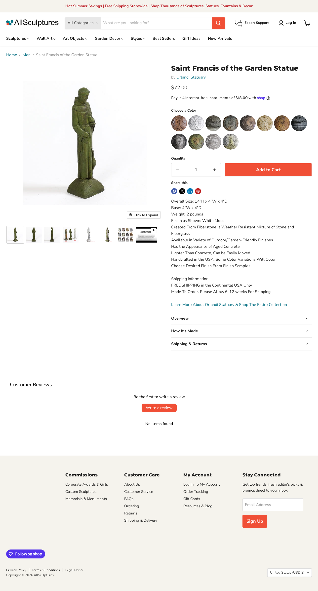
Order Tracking (195, 491)
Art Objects (74, 38)
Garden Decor (108, 38)
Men (27, 55)
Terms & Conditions (46, 570)
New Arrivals (220, 38)
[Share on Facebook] (174, 191)
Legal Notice (74, 570)
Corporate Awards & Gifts (86, 484)
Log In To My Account (201, 484)
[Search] (218, 23)
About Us (132, 484)
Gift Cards (191, 498)
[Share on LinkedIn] (190, 191)
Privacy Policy (16, 570)
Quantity (178, 159)
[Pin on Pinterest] (198, 191)
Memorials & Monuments (86, 498)
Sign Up (254, 521)
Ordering (131, 506)
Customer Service (138, 491)
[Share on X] (182, 191)
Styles (137, 38)
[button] (288, 23)
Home (11, 55)
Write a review (159, 408)
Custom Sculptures (80, 491)
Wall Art (45, 38)
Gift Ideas (191, 38)
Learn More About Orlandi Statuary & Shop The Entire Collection (229, 304)
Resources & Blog (197, 506)
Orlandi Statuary (191, 77)
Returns (130, 513)
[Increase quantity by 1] (214, 170)
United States (287, 572)
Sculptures (16, 38)
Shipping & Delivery (140, 520)
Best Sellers (164, 38)
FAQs (128, 498)
